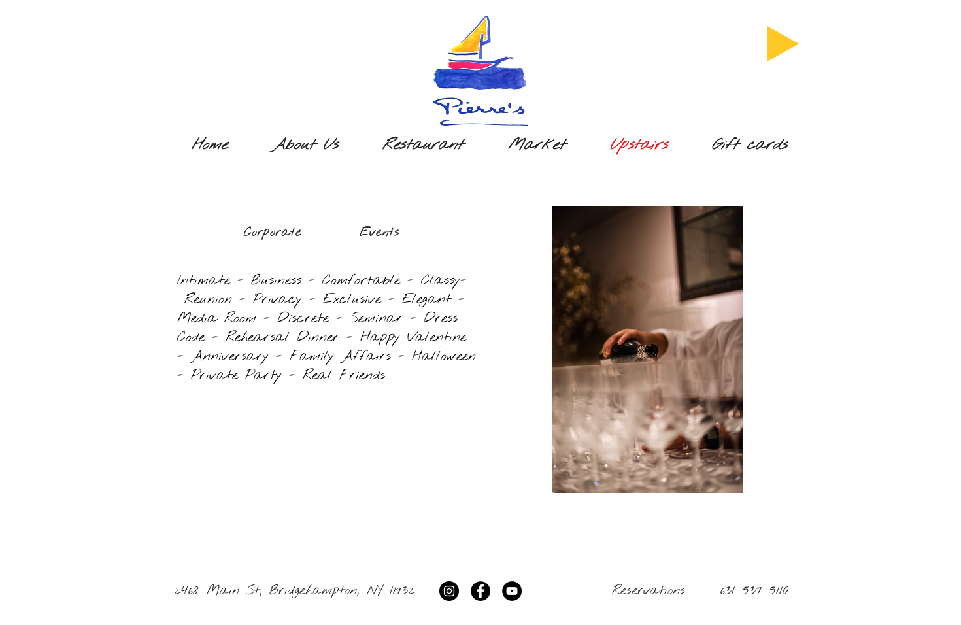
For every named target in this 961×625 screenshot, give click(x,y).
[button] (647, 349)
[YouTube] (512, 591)
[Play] (783, 43)
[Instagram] (449, 591)
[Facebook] (480, 591)
